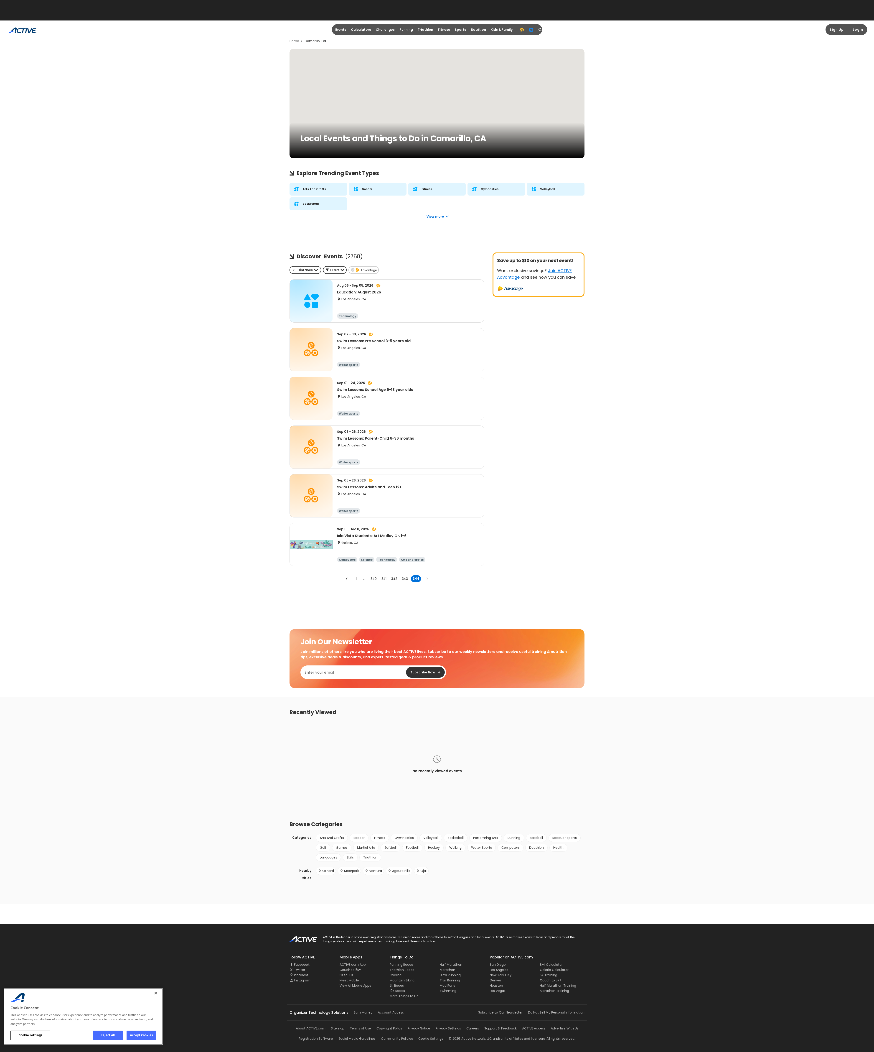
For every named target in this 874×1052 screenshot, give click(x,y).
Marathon (447, 970)
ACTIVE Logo (299, 937)
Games (342, 847)
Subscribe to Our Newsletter (500, 1012)
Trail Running (450, 980)
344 (416, 578)
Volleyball (430, 837)
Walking (455, 847)
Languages (328, 857)
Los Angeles (499, 970)
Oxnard (328, 871)
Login (858, 29)
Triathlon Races (402, 970)
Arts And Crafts (332, 837)
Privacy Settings (448, 1028)
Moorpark (351, 871)
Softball (390, 847)
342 (394, 578)
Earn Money (363, 1012)
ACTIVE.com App (353, 964)
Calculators (361, 29)
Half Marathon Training (558, 985)
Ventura (375, 871)
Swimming (448, 990)
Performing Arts (485, 837)
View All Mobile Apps (355, 985)
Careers (472, 1028)
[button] (335, 270)
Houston (496, 985)
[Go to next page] (427, 578)
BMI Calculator (551, 964)
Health (558, 847)
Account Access (391, 1012)
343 (405, 578)
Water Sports (481, 847)
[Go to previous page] (346, 578)
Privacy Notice (419, 1028)
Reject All (108, 1035)
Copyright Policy (389, 1028)
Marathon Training (554, 990)
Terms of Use (360, 1028)
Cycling (395, 975)
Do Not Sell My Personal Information (556, 1012)
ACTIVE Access (533, 1028)
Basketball (456, 837)
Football (412, 847)
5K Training (548, 975)
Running (406, 29)
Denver (495, 980)
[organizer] (531, 29)
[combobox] (305, 270)
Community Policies (397, 1038)
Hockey (434, 847)
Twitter (299, 970)
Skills (350, 857)
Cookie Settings (30, 1035)
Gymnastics (404, 837)
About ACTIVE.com (310, 1028)
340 (374, 578)
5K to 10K (346, 975)
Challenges (385, 29)
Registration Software (316, 1038)
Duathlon (536, 847)
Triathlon (425, 29)
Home (294, 41)
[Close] (156, 993)
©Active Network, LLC (470, 1038)
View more (435, 216)
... (364, 578)
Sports (460, 29)
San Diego (498, 964)
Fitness (444, 29)
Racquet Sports (564, 837)
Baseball (536, 837)
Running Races (401, 964)
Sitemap (337, 1028)
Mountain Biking (402, 980)
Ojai (423, 871)
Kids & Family (502, 29)
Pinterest (301, 975)
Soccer (359, 837)
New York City (500, 975)
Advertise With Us (564, 1028)
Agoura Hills (401, 871)
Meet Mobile (349, 980)
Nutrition (478, 29)
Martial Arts (366, 847)
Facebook (302, 964)
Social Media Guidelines (357, 1038)
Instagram (302, 980)
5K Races (397, 985)
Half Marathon (451, 964)
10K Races (397, 990)
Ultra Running (450, 975)
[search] (540, 29)
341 (383, 578)
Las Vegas (498, 990)
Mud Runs (447, 985)
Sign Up (837, 29)
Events (340, 29)
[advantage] (522, 29)
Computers (510, 847)
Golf (323, 847)
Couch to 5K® (350, 970)
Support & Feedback (500, 1028)
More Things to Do (404, 996)
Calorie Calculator (554, 970)
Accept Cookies (141, 1035)
